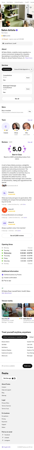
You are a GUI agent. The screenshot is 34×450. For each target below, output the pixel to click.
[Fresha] (17, 373)
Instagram (7, 440)
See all (30, 120)
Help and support (6, 390)
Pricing (3, 419)
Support (4, 424)
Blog (3, 392)
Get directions (7, 293)
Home (3, 2)
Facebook (7, 434)
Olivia (24, 204)
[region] (17, 17)
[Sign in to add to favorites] (30, 7)
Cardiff (27, 2)
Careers (4, 387)
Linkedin (7, 437)
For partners (5, 416)
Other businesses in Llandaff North (14, 337)
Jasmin (25, 217)
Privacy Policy (5, 403)
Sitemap (4, 395)
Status (3, 427)
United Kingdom (19, 2)
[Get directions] (17, 288)
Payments (4, 421)
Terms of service (6, 405)
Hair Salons (10, 2)
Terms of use (5, 408)
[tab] (7, 69)
